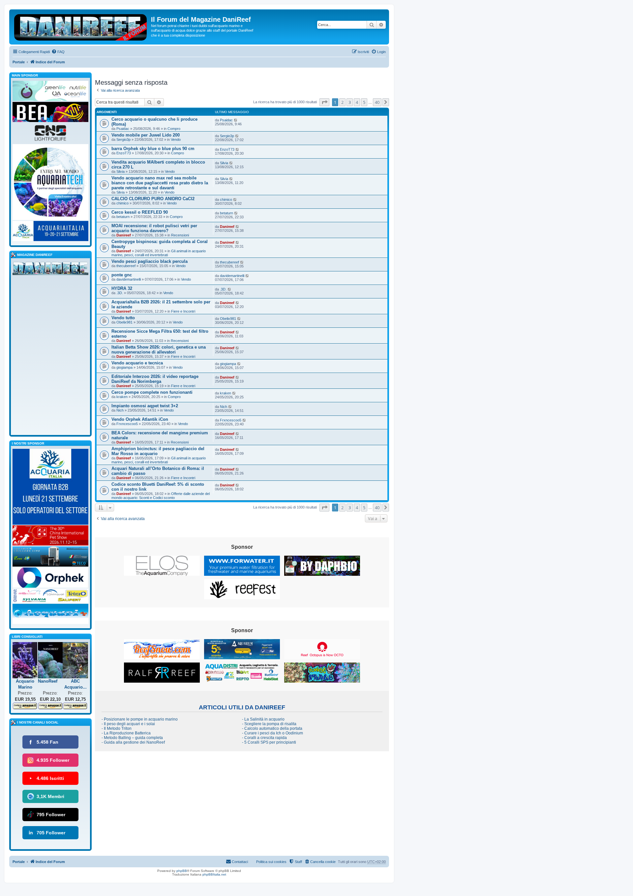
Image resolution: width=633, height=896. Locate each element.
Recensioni (180, 235)
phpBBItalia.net (214, 874)
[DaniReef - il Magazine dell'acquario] (50, 269)
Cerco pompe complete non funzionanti (152, 392)
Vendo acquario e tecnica (137, 362)
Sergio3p (123, 139)
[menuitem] (58, 52)
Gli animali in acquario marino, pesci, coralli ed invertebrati (158, 253)
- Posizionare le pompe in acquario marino (140, 719)
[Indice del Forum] (81, 26)
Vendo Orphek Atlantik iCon (139, 419)
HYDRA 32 (121, 288)
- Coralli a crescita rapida (264, 737)
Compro (173, 129)
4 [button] (357, 102)
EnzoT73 (123, 153)
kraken (122, 397)
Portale (19, 62)
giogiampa (124, 367)
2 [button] (342, 102)
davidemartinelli (128, 279)
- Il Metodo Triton (117, 728)
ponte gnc (121, 274)
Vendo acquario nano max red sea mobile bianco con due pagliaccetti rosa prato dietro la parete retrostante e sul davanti (159, 182)
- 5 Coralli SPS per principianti (269, 742)
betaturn (123, 217)
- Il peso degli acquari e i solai (128, 724)
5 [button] (364, 102)
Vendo (176, 139)
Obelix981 (124, 322)
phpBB (181, 871)
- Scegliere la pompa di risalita (269, 724)
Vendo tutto (123, 317)
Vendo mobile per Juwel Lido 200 (145, 135)
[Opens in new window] (161, 565)
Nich (120, 410)
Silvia (120, 171)
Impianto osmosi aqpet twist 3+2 (144, 405)
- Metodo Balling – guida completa (132, 737)
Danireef (123, 235)
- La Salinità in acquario (263, 719)
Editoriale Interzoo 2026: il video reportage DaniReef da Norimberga (154, 379)
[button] (324, 102)
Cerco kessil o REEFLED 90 (139, 212)
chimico (122, 203)
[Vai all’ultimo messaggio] (236, 120)
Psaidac (122, 129)
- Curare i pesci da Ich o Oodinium (272, 733)
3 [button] (349, 102)
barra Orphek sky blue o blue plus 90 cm (153, 148)
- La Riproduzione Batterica (126, 733)
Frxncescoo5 (127, 424)
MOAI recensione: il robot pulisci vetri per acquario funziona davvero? (154, 228)
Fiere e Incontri (183, 311)
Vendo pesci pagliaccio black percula (149, 261)
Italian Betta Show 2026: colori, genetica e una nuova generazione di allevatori (158, 350)
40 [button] (377, 102)
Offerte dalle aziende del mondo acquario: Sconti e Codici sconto (160, 496)
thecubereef (126, 266)
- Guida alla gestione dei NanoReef (133, 742)
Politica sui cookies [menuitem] (271, 862)
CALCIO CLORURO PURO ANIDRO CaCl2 (153, 198)
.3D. (119, 293)
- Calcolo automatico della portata (272, 728)
